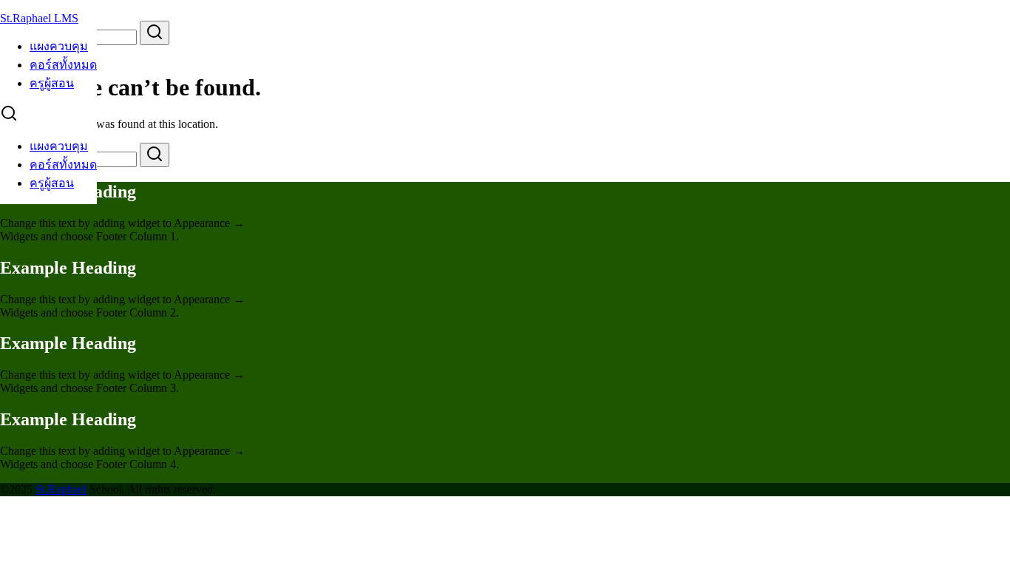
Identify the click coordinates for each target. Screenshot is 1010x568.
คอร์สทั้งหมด (63, 64)
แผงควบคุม (59, 46)
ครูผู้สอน (52, 83)
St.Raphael (61, 489)
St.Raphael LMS (39, 18)
